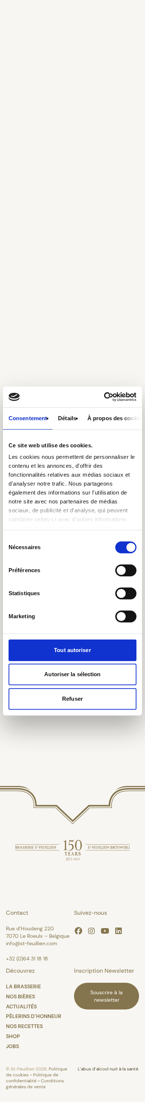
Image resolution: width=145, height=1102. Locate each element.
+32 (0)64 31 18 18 (27, 958)
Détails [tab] (67, 418)
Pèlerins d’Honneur (48, 319)
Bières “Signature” (45, 235)
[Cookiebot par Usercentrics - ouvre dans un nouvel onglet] (104, 397)
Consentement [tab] (28, 418)
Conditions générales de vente (35, 1084)
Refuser (72, 699)
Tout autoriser (72, 650)
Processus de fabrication (60, 150)
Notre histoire (34, 93)
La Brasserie (30, 37)
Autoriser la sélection (72, 674)
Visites (16, 376)
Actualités (25, 291)
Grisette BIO (30, 263)
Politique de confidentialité (32, 1078)
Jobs (12, 1046)
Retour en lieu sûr (73, 738)
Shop (13, 1036)
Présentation (32, 65)
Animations (29, 347)
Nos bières (25, 122)
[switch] (125, 570)
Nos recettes (24, 1026)
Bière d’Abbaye (36, 206)
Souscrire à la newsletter (106, 996)
